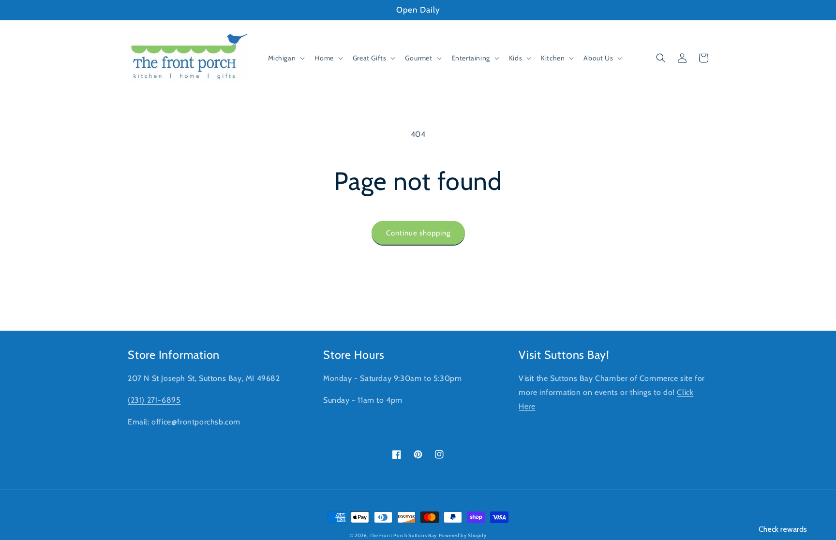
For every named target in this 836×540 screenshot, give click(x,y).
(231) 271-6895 (154, 400)
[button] (285, 58)
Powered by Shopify (463, 535)
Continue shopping (418, 233)
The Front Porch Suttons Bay (403, 535)
